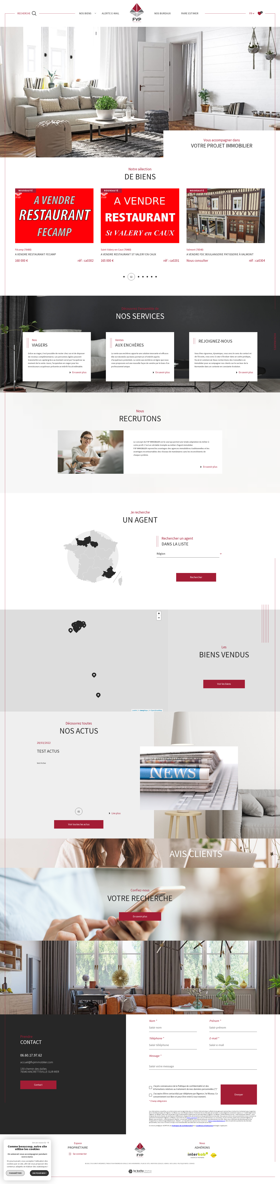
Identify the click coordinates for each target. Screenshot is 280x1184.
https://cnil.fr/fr (192, 1118)
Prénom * (215, 1020)
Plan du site (145, 1163)
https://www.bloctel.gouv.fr (216, 1121)
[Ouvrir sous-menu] (95, 13)
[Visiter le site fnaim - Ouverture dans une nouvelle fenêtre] (213, 1155)
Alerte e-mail (110, 13)
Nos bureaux (162, 13)
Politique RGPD (183, 1163)
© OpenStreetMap (155, 710)
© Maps (143, 710)
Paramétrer (15, 1173)
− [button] (159, 618)
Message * (155, 1055)
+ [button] (159, 613)
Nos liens (173, 1163)
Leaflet (134, 710)
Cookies (191, 1163)
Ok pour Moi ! (39, 1173)
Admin (166, 1163)
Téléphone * (156, 1038)
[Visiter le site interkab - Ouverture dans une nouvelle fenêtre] (198, 1155)
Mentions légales (157, 1163)
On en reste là (39, 1143)
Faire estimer (189, 13)
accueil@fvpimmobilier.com (36, 1062)
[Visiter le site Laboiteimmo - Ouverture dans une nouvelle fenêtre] (140, 1174)
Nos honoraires (134, 1163)
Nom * (153, 1020)
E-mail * (214, 1038)
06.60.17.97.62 (31, 1055)
